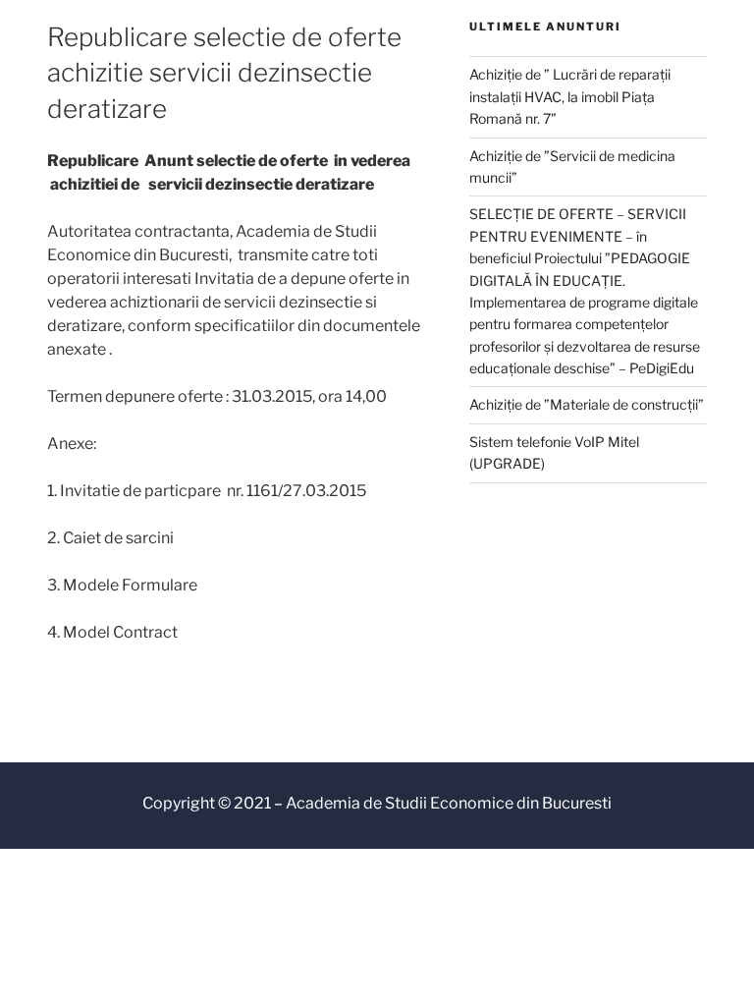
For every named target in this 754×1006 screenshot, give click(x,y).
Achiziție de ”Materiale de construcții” (586, 404)
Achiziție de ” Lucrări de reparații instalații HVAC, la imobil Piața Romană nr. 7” (570, 96)
